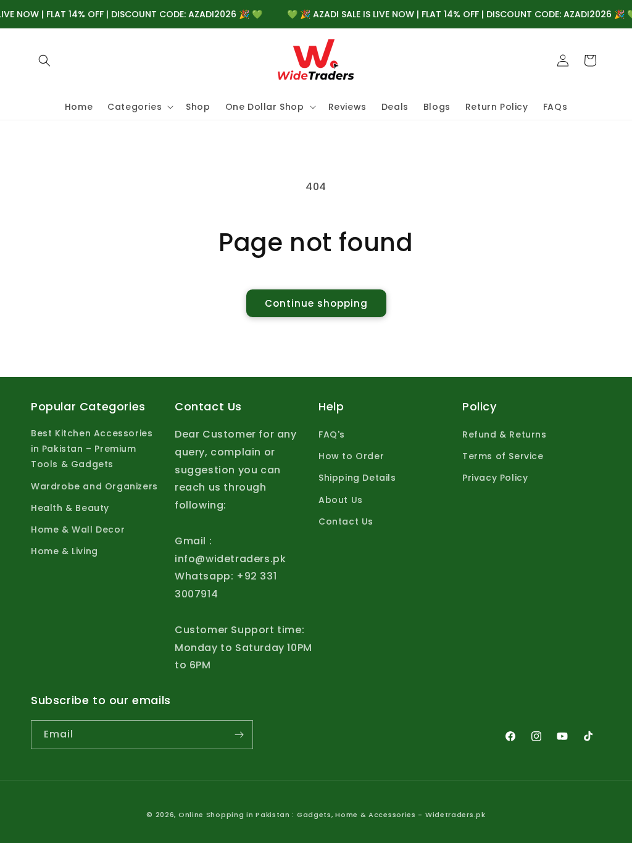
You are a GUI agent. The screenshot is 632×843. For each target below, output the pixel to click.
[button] (44, 60)
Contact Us (345, 521)
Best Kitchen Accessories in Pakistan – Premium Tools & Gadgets (91, 448)
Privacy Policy (495, 477)
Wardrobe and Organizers (94, 486)
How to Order (351, 456)
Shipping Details (357, 477)
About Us (340, 500)
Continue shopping (316, 303)
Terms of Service (503, 456)
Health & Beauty (70, 508)
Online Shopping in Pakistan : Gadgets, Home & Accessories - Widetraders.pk (332, 815)
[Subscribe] (238, 734)
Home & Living (64, 551)
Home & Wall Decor (78, 529)
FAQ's (331, 434)
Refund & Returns (504, 434)
